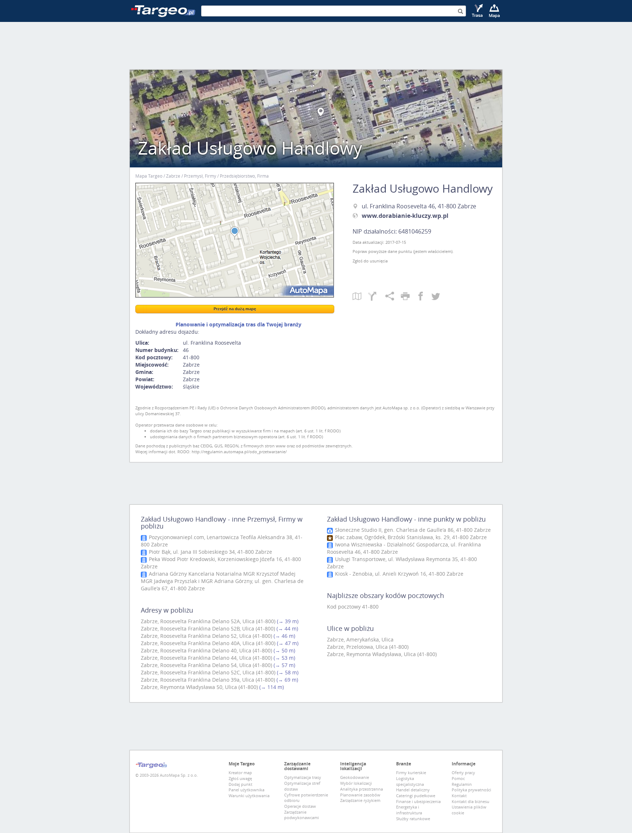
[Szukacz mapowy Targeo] (494, 11)
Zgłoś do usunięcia (370, 261)
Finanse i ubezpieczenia (418, 801)
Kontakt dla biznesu (470, 801)
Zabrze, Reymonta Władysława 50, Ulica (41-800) (199, 687)
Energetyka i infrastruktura (409, 809)
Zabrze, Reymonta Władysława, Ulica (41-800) (382, 654)
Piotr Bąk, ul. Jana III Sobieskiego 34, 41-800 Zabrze (209, 551)
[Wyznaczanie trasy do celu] (478, 11)
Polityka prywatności (471, 789)
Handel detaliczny (413, 789)
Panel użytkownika (246, 789)
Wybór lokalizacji (356, 783)
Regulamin (462, 784)
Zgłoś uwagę (240, 778)
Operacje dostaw (300, 806)
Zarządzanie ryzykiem (360, 800)
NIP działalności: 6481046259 (392, 231)
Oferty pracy (463, 772)
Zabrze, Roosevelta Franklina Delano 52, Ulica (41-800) (206, 635)
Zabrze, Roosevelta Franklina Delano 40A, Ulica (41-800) (208, 643)
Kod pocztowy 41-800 (353, 606)
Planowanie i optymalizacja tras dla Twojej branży (238, 324)
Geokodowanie (354, 777)
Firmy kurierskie (411, 772)
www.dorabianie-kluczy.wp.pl (405, 216)
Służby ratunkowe (413, 818)
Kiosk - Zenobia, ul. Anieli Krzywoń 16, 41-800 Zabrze (398, 573)
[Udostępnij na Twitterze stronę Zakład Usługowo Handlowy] (436, 297)
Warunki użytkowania (249, 795)
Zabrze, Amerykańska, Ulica (360, 639)
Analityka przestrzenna (361, 789)
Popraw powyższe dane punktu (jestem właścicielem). (403, 251)
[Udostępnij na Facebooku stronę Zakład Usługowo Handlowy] (424, 297)
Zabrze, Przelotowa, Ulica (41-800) (368, 646)
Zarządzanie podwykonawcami (301, 815)
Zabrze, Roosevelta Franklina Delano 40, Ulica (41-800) (206, 650)
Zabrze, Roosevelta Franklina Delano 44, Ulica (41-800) (206, 657)
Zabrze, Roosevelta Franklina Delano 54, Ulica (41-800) (206, 665)
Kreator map (240, 772)
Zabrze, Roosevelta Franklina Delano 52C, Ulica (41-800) (208, 672)
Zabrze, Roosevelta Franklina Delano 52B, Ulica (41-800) (208, 628)
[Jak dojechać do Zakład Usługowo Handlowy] (376, 297)
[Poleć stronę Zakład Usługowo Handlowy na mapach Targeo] (393, 297)
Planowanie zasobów (360, 795)
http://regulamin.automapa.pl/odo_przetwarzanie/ (239, 451)
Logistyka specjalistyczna (410, 781)
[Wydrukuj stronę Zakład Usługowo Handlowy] (408, 297)
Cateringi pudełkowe (415, 795)
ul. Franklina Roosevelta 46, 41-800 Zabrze (419, 206)
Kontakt (459, 795)
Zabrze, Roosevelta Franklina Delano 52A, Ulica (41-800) (208, 621)
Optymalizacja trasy (302, 777)
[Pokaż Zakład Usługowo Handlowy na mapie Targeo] (360, 297)
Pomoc (458, 778)
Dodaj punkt (240, 784)
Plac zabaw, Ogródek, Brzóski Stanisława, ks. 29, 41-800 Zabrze (410, 537)
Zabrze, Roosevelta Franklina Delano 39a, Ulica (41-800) (208, 679)
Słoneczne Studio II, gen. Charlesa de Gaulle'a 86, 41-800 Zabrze (412, 529)
